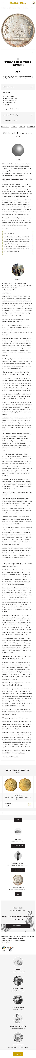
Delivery (13, 126)
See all (18, 819)
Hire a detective (18, 870)
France (18, 8)
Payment (21, 126)
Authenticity (4, 126)
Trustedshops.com (21, 940)
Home (3, 8)
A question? (30, 126)
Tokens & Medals (10, 8)
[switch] (10, 950)
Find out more (18, 925)
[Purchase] (29, 804)
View (18, 894)
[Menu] (13, 946)
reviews (8, 942)
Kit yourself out (18, 845)
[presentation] (4, 52)
